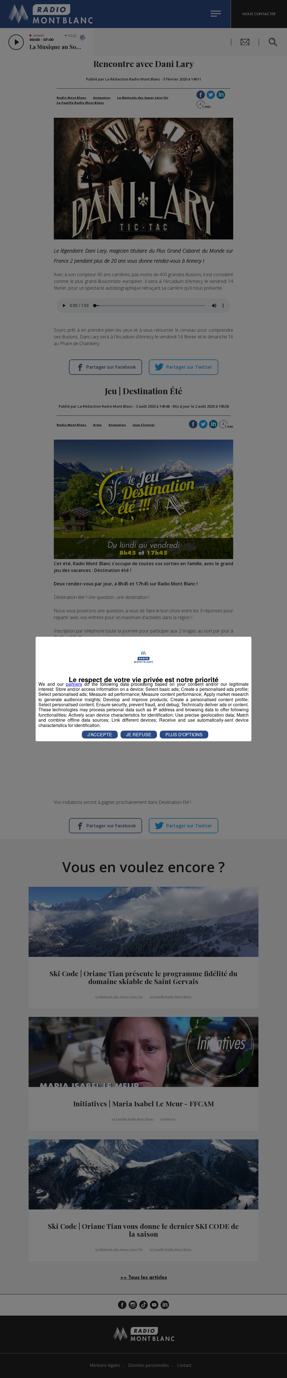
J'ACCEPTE (99, 734)
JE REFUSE (138, 734)
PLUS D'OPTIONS (184, 734)
